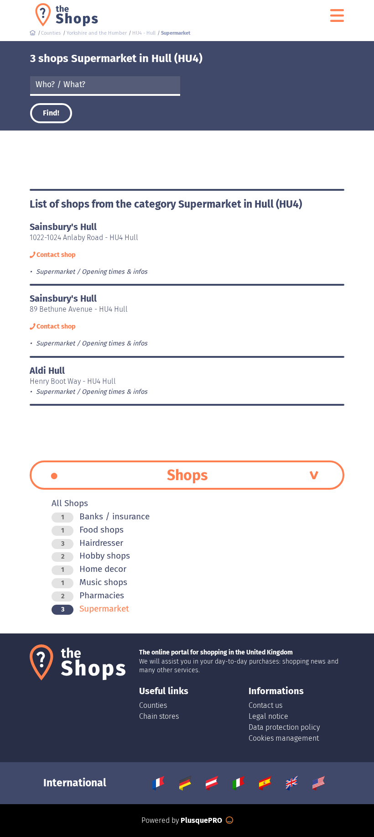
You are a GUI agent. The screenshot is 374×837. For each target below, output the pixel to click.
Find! (51, 113)
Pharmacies (92, 595)
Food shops (92, 529)
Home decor (93, 569)
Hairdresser (92, 543)
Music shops (94, 582)
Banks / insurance (105, 516)
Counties (153, 705)
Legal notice (268, 716)
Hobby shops (95, 555)
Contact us (265, 705)
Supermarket (95, 608)
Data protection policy (284, 727)
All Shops (70, 503)
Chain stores (159, 716)
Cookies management (284, 738)
